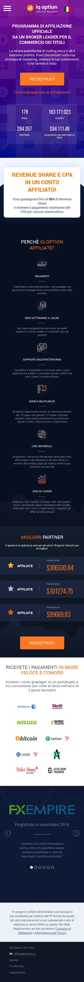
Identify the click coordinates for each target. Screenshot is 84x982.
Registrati (42, 79)
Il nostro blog (16, 966)
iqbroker (13, 960)
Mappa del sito (17, 972)
